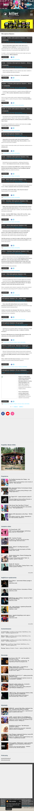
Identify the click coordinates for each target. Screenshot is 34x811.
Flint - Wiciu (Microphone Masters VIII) (14, 179)
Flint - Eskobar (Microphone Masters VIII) (15, 201)
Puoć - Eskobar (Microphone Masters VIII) (15, 157)
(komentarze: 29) (24, 159)
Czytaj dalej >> (5, 56)
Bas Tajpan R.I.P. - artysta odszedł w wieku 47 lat (20, 497)
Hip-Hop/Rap (12, 41)
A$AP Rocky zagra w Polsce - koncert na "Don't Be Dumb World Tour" (20, 598)
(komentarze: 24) (24, 67)
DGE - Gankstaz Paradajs (15, 538)
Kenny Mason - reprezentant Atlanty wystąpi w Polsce (20, 581)
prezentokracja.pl (6, 758)
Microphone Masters (18, 41)
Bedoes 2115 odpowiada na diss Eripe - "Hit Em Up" (20, 514)
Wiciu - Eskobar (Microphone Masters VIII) (15, 251)
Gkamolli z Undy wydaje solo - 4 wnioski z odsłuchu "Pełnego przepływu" (19, 685)
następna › (16, 406)
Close (20, 801)
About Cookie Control (7, 801)
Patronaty (22, 371)
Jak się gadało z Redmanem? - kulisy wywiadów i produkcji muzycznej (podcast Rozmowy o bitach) (21, 744)
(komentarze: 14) (24, 88)
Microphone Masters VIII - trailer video (14, 298)
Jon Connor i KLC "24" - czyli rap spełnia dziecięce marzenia (19, 659)
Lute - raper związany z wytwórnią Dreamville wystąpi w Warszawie (20, 607)
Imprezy (16, 324)
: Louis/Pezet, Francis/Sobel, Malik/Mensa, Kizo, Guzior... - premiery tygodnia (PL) (16, 636)
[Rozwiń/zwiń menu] (31, 14)
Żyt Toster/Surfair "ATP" (15, 529)
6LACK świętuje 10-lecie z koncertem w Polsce (20, 589)
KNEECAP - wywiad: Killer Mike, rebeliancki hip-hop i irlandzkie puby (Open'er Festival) (21, 709)
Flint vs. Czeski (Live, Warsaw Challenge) (15, 346)
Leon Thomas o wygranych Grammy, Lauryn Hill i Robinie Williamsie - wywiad (21, 735)
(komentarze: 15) (24, 348)
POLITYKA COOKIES (26, 805)
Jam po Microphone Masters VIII (12, 134)
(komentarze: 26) (24, 203)
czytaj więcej (8, 809)
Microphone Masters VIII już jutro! (12, 323)
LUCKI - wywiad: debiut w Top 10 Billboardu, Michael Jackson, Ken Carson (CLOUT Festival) (20, 717)
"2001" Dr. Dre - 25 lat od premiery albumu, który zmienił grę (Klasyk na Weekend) (21, 693)
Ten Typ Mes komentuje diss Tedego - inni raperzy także (19, 480)
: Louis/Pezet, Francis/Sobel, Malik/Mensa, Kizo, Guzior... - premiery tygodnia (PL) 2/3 (16, 632)
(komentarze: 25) (24, 227)
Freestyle (7, 41)
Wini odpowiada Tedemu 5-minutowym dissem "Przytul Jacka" (20, 488)
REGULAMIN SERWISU (5, 805)
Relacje (16, 300)
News (19, 324)
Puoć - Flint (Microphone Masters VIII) (14, 274)
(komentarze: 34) (24, 373)
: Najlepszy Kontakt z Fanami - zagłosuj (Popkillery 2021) (16, 648)
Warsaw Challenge (18, 347)
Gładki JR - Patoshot (14, 564)
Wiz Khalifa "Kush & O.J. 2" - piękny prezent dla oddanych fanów (21, 676)
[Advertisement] (13, 430)
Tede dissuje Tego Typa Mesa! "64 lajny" (19, 505)
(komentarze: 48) (24, 253)
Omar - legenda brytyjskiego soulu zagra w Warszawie (19, 616)
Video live (16, 87)
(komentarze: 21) (24, 325)
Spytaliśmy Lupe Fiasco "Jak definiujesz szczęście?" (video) (19, 726)
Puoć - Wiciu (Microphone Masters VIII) (14, 225)
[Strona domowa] (10, 14)
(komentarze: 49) (24, 182)
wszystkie (30, 572)
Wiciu (24, 319)
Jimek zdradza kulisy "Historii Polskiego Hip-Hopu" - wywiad (20, 556)
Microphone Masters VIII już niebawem (14, 370)
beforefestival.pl (5, 760)
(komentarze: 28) (24, 113)
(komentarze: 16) (24, 42)
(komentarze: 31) (24, 276)
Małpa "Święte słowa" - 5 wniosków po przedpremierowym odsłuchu (18, 667)
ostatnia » (21, 406)
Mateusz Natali (17, 42)
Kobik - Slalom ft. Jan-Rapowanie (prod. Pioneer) (19, 547)
